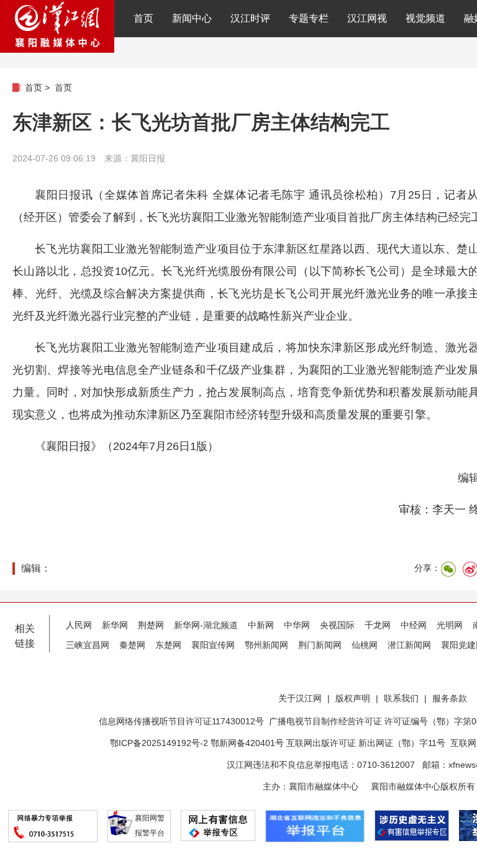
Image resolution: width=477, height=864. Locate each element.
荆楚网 (151, 625)
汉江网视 (367, 18)
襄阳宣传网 (213, 645)
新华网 (115, 625)
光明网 (450, 625)
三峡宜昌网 (87, 645)
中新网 (261, 625)
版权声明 (352, 698)
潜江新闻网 (409, 645)
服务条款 (449, 698)
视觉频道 (425, 18)
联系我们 (401, 698)
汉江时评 (250, 18)
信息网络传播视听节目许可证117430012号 (181, 721)
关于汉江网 (300, 698)
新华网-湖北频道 (206, 625)
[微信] (448, 569)
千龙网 (378, 625)
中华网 (297, 625)
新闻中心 (192, 18)
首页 (143, 18)
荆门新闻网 (320, 645)
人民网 (79, 625)
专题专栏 (309, 18)
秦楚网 (132, 645)
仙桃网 (365, 645)
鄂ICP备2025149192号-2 (160, 743)
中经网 (414, 625)
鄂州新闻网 (266, 645)
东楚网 (168, 645)
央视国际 (337, 625)
